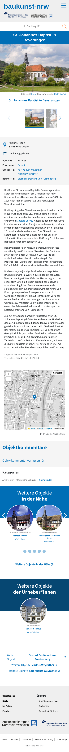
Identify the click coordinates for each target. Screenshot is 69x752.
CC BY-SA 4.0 (60, 94)
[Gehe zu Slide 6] (34, 551)
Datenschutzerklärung (43, 739)
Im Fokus (7, 706)
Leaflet (33, 428)
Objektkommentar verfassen (21, 460)
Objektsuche (8, 696)
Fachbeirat (44, 706)
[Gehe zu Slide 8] (39, 551)
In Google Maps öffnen (54, 434)
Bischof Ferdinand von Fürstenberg (37, 178)
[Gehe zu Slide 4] (29, 551)
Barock (21, 165)
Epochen (6, 711)
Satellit (57, 373)
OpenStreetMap (46, 428)
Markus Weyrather (28, 174)
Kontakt (14, 739)
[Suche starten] (64, 26)
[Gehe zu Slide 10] (44, 551)
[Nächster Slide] (65, 515)
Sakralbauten (45, 480)
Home (4, 739)
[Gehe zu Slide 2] (24, 551)
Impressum (26, 739)
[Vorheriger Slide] (3, 515)
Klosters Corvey (24, 220)
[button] (60, 117)
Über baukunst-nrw (48, 701)
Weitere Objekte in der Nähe (32, 564)
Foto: (33, 94)
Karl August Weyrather (30, 170)
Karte (5, 701)
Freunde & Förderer (48, 711)
